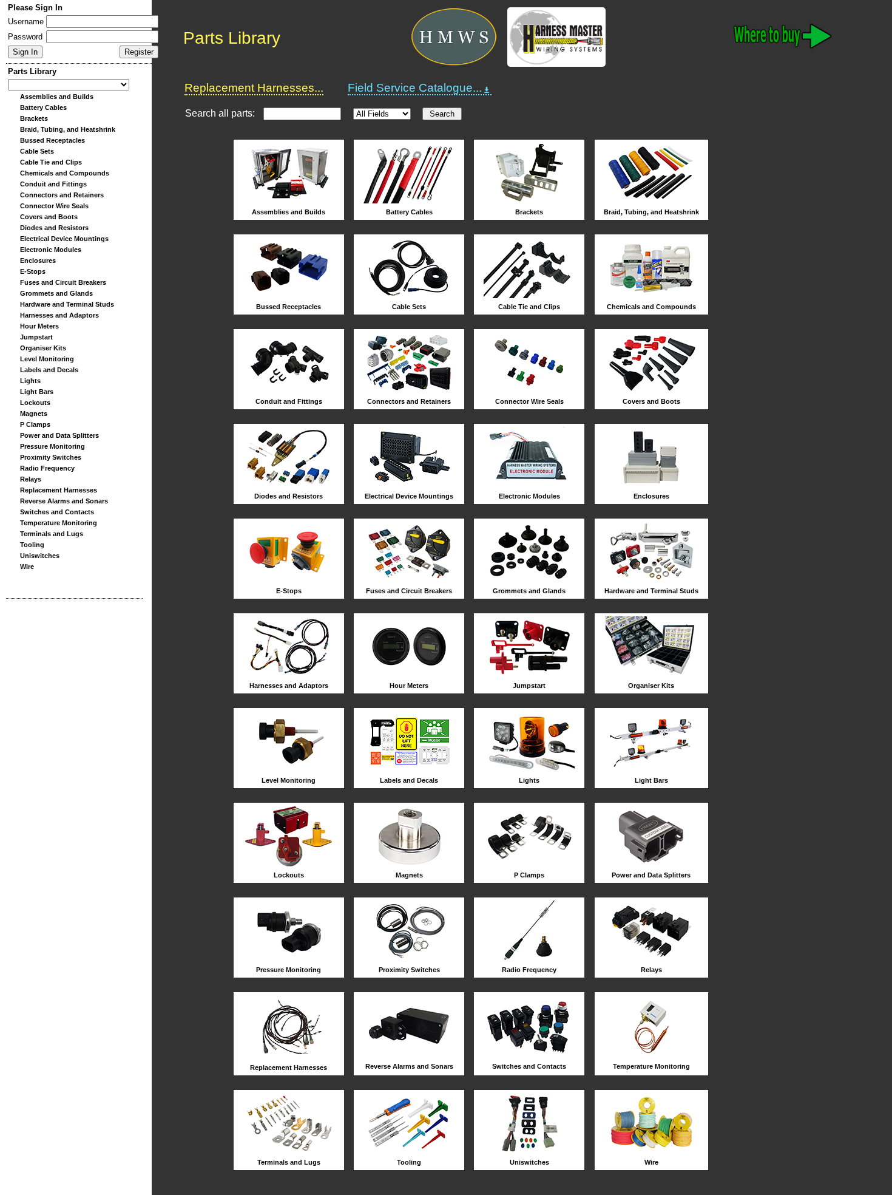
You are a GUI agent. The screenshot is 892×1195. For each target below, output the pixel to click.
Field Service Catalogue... (415, 87)
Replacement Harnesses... (253, 87)
